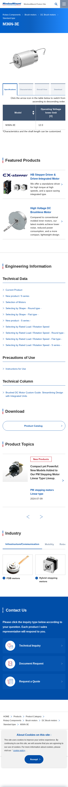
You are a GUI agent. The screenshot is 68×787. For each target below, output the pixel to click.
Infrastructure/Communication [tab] (22, 544)
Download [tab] (58, 89)
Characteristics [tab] (26, 89)
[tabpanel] (34, 569)
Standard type (9, 724)
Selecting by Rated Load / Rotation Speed (27, 326)
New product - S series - (18, 320)
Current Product (14, 290)
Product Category (33, 716)
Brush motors (31, 720)
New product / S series (17, 296)
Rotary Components (12, 720)
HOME (6, 716)
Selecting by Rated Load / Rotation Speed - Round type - (35, 332)
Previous (28, 517)
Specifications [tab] (10, 89)
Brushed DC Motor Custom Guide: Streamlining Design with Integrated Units (34, 394)
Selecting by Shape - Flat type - (22, 314)
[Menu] (64, 4)
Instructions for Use (16, 368)
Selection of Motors (16, 302)
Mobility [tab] (49, 544)
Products (17, 716)
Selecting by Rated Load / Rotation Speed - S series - (33, 345)
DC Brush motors (49, 720)
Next (41, 517)
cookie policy (19, 750)
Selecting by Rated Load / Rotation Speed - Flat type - (34, 339)
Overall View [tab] (42, 89)
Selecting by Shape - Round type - (23, 308)
